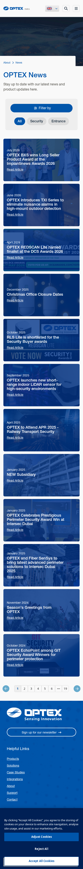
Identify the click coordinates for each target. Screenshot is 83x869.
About (11, 786)
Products (13, 759)
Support (12, 793)
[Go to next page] (72, 688)
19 (65, 689)
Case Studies (16, 772)
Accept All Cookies (41, 861)
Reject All (41, 849)
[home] (16, 8)
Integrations (15, 779)
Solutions (13, 765)
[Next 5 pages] (58, 688)
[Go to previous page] (10, 688)
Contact (12, 799)
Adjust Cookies (41, 837)
